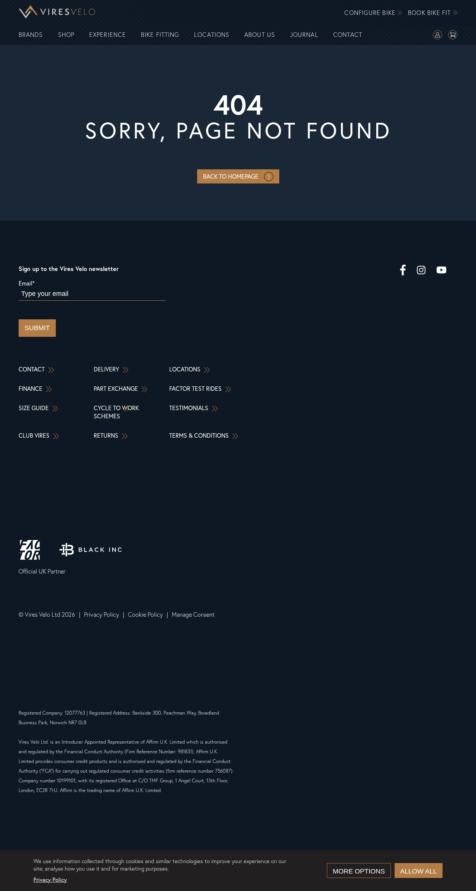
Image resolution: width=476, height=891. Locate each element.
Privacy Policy (101, 614)
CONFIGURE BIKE (371, 12)
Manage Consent (193, 614)
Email (27, 283)
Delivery (106, 369)
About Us (259, 34)
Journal (304, 34)
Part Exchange (116, 388)
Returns (106, 435)
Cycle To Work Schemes (116, 412)
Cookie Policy (145, 614)
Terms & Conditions (199, 435)
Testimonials (188, 408)
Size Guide (34, 408)
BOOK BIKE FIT (430, 12)
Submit (37, 328)
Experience (107, 34)
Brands (31, 34)
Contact (348, 34)
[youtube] (441, 270)
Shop (66, 34)
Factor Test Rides (195, 388)
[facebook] (403, 271)
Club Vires (34, 435)
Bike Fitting (160, 34)
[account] (437, 35)
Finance (30, 388)
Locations (211, 34)
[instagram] (421, 271)
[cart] (452, 35)
